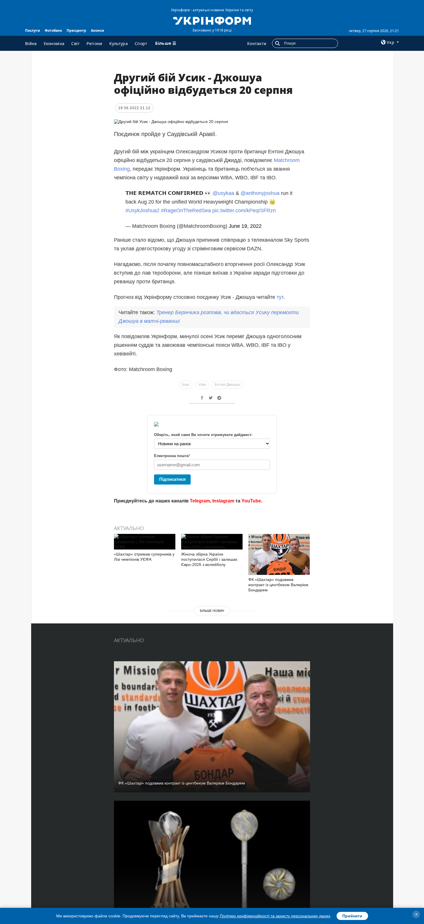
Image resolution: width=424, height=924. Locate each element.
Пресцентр (76, 30)
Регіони (94, 43)
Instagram (223, 500)
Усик (202, 385)
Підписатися (172, 479)
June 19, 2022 (245, 226)
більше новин (212, 610)
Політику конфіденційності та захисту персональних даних (275, 916)
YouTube (251, 500)
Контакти (256, 43)
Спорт (141, 43)
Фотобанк (53, 30)
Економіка (54, 43)
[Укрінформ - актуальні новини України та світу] (212, 20)
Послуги (32, 30)
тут (280, 297)
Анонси (97, 30)
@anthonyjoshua (260, 193)
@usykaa (223, 193)
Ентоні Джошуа (227, 385)
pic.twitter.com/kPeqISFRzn (244, 210)
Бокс (186, 385)
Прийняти (352, 916)
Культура (118, 43)
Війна (31, 43)
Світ (75, 43)
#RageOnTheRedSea (186, 210)
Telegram (200, 500)
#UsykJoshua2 (142, 210)
